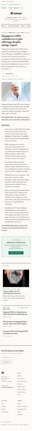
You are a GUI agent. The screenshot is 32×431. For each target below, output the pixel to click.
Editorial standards (22, 406)
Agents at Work (21, 386)
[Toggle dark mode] (22, 8)
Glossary (3, 406)
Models (3, 26)
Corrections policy (22, 409)
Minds (19, 403)
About (19, 411)
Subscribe (16, 8)
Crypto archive (5, 411)
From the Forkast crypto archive (12, 79)
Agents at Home (21, 389)
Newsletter (20, 414)
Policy (18, 394)
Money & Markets (22, 381)
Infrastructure (13, 26)
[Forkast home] (16, 13)
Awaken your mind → (16, 252)
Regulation (7, 32)
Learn (10, 8)
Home (3, 32)
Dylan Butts (9, 73)
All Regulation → (23, 308)
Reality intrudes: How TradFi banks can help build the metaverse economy (14, 228)
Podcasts (4, 8)
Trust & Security (21, 392)
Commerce (20, 384)
